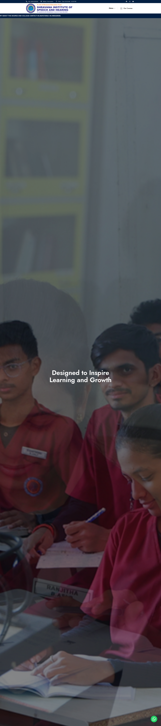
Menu (111, 8)
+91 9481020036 (33, 1)
